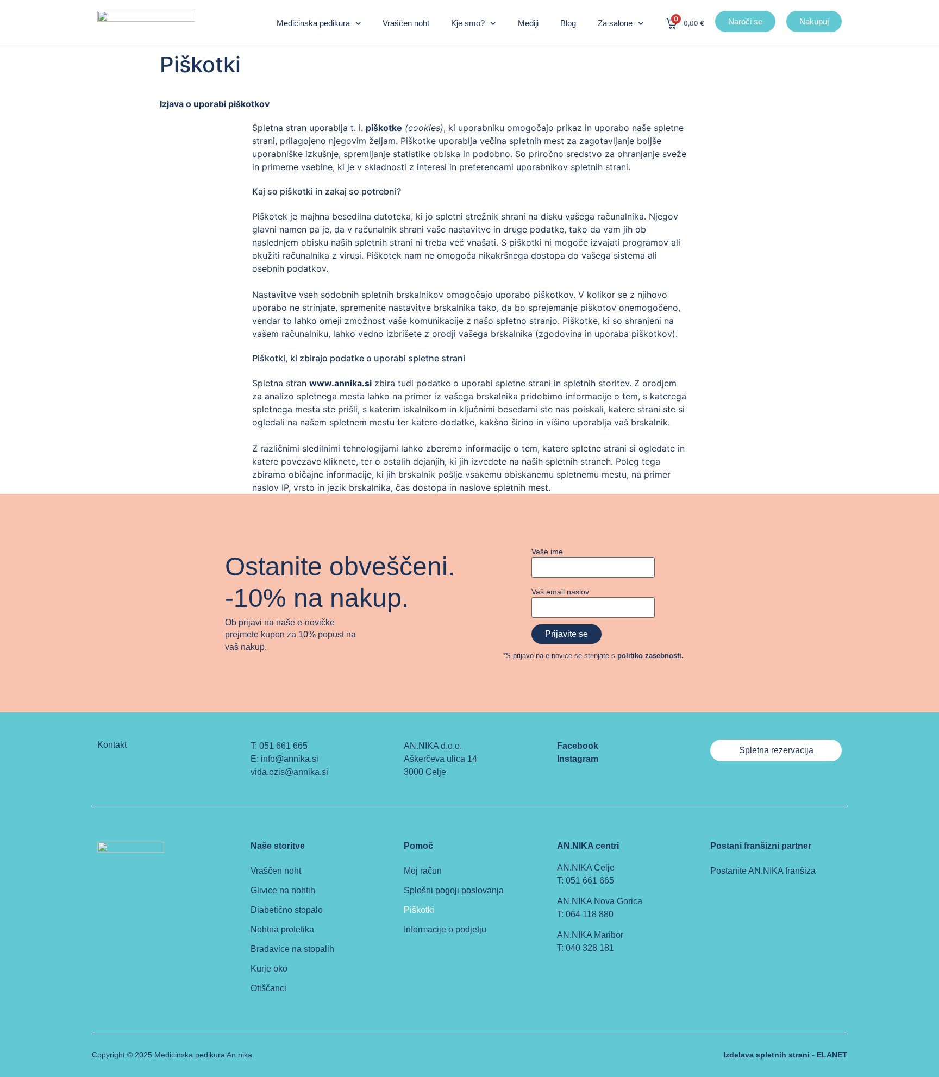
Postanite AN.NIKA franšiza (763, 870)
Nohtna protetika (282, 929)
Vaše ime (547, 551)
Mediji (528, 23)
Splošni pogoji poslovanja (454, 890)
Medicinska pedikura (313, 23)
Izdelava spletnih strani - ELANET (785, 1054)
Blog (568, 23)
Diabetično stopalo (287, 910)
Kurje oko (269, 968)
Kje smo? (468, 23)
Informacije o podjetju (445, 929)
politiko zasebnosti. (650, 656)
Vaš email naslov (560, 592)
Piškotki (419, 910)
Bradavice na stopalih (292, 949)
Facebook (577, 745)
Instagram (577, 758)
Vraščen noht (406, 23)
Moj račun (423, 870)
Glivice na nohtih (283, 890)
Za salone (615, 23)
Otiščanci (268, 988)
